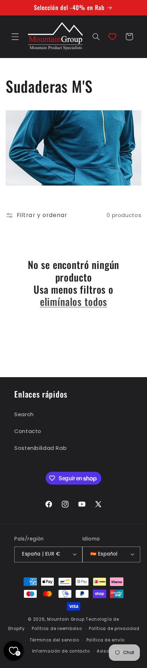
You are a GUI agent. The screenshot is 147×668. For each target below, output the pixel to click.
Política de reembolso (57, 628)
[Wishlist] (112, 36)
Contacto (27, 431)
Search (24, 414)
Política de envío (105, 640)
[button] (15, 36)
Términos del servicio (54, 640)
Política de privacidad (114, 628)
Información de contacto (61, 651)
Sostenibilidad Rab (40, 448)
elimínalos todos (73, 301)
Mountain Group (65, 619)
